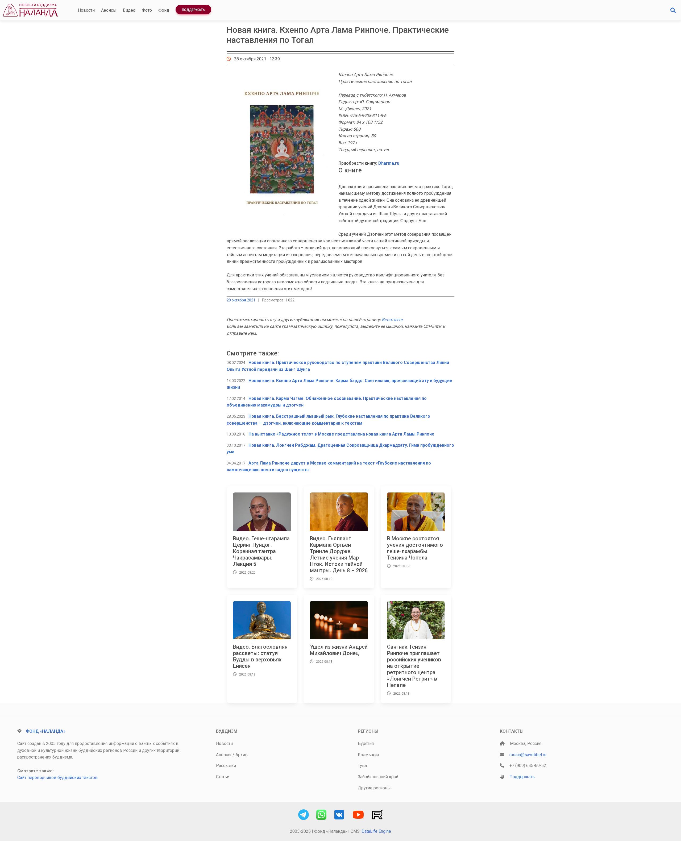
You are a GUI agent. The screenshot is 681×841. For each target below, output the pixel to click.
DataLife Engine (376, 831)
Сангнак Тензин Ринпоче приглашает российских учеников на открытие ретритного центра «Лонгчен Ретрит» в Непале (414, 666)
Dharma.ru (388, 163)
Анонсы (109, 10)
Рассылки (226, 765)
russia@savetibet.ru (527, 754)
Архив (241, 754)
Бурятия (366, 743)
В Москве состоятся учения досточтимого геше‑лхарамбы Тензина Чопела (415, 548)
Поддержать (193, 10)
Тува (362, 765)
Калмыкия (368, 754)
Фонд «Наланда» (45, 731)
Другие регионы (374, 787)
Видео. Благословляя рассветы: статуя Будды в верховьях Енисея (260, 656)
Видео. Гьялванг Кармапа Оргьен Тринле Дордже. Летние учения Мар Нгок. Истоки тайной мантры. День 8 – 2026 (339, 554)
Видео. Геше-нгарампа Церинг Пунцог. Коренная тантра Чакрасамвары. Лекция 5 (261, 551)
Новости (86, 10)
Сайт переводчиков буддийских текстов (57, 777)
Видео (129, 10)
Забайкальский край (378, 776)
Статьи (222, 776)
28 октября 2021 (241, 300)
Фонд (163, 10)
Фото (147, 10)
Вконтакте (392, 319)
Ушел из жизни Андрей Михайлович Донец (339, 650)
